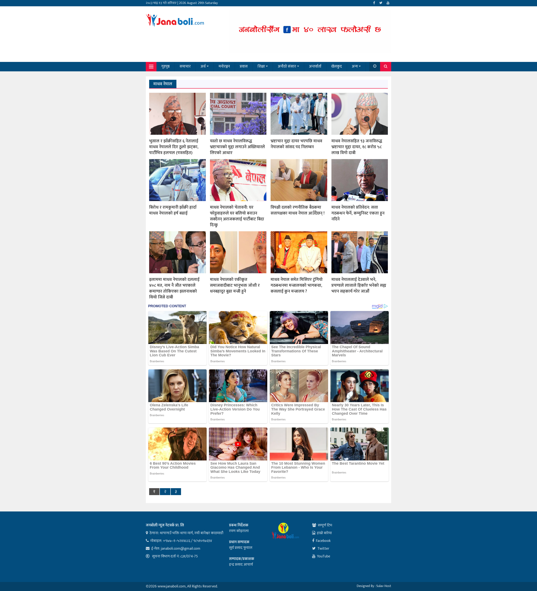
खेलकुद (336, 66)
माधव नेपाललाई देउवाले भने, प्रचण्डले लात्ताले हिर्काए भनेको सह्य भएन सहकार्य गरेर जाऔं (358, 285)
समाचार (185, 66)
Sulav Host (383, 586)
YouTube (323, 556)
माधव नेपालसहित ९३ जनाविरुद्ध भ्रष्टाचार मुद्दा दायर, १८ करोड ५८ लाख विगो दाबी (356, 146)
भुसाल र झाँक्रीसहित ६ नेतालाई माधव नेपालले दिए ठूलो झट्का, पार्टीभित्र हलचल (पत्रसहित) (173, 146)
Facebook (323, 541)
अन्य (355, 66)
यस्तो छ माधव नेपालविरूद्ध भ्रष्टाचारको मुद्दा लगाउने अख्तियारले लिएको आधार (237, 146)
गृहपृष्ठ (165, 66)
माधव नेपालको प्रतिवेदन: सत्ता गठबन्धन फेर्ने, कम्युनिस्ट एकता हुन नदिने (358, 213)
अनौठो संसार (287, 66)
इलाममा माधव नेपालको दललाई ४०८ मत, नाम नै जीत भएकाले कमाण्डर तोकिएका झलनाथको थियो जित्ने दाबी (174, 288)
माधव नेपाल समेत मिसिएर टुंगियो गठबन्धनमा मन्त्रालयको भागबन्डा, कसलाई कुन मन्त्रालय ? (297, 285)
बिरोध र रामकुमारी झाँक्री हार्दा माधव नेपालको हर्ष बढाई (173, 210)
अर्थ (203, 66)
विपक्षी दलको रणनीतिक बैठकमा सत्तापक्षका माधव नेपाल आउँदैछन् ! (298, 210)
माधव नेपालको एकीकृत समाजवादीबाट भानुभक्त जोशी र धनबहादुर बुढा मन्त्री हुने (235, 285)
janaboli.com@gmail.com (180, 548)
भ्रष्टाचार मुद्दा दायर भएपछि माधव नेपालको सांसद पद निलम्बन (296, 143)
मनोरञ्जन (224, 66)
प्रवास (244, 66)
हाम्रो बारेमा (324, 533)
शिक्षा (261, 66)
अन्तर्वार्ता (315, 66)
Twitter (323, 548)
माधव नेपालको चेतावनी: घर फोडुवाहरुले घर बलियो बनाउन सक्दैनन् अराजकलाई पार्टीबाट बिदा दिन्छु (237, 216)
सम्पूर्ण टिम (325, 525)
